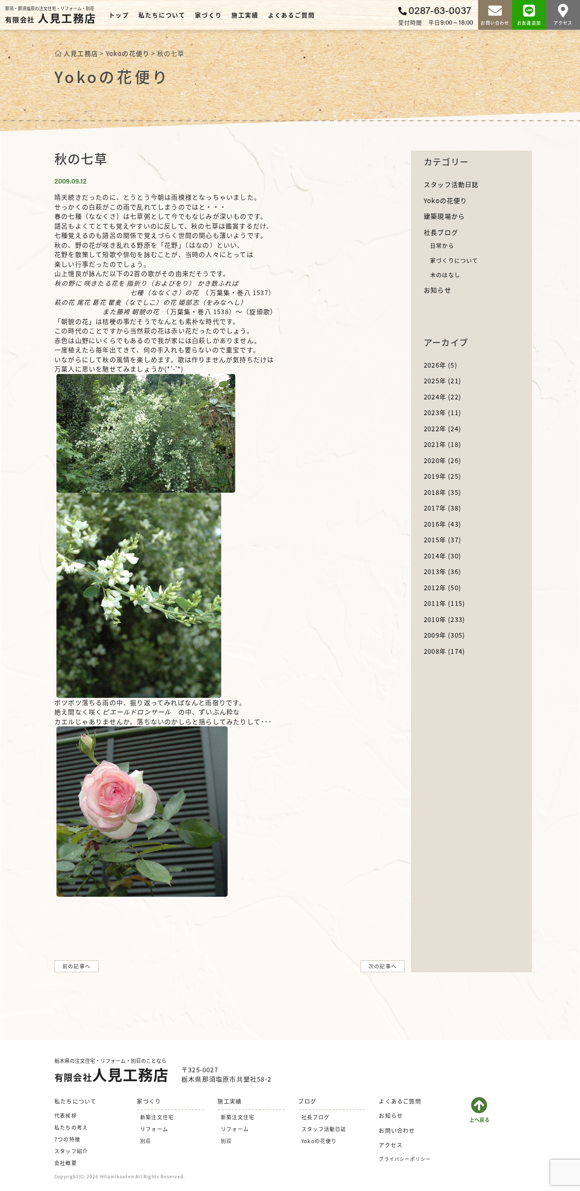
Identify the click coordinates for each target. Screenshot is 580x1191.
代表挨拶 (65, 1115)
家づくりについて (454, 260)
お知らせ (437, 289)
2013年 (442, 571)
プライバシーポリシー (405, 1158)
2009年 (444, 634)
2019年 (442, 475)
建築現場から (444, 216)
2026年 (440, 364)
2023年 (442, 412)
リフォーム (154, 1128)
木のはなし (445, 275)
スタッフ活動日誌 (451, 184)
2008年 (444, 651)
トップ (119, 15)
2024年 (442, 396)
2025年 (442, 380)
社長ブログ (441, 232)
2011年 (444, 603)
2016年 (442, 523)
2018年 (442, 492)
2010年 (444, 619)
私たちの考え (71, 1127)
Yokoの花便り (445, 200)
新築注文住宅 (157, 1117)
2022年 (442, 428)
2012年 (442, 587)
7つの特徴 (67, 1139)
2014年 (442, 555)
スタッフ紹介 (71, 1151)
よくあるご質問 (291, 15)
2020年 (442, 460)
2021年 (442, 444)
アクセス (391, 1145)
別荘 (145, 1140)
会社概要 (65, 1162)
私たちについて (162, 15)
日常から (442, 245)
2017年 (442, 507)
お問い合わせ (397, 1130)
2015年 (442, 539)
